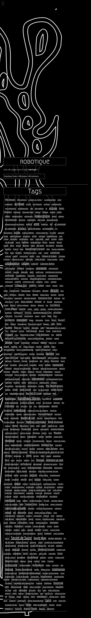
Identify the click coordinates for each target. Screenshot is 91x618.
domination (18, 298)
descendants (36, 290)
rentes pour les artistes (43, 512)
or (23, 456)
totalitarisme (58, 569)
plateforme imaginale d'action (48, 471)
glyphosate (35, 342)
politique (8, 475)
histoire (63, 357)
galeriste (49, 338)
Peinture (40, 460)
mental (15, 425)
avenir (47, 239)
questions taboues (57, 500)
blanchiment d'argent (35, 248)
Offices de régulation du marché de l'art (46, 452)
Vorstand (12, 596)
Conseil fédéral (41, 275)
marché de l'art (28, 418)
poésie (37, 479)
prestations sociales (49, 484)
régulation (54, 522)
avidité (60, 239)
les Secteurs (47, 402)
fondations (35, 328)
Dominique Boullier (30, 298)
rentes (30, 512)
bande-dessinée (35, 242)
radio (21, 504)
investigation (9, 386)
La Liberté (46, 398)
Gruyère (39, 346)
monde (44, 426)
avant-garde (39, 239)
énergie (58, 605)
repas (55, 512)
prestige (60, 484)
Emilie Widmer (11, 308)
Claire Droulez (40, 259)
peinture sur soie (54, 460)
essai (49, 315)
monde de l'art (52, 426)
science (45, 529)
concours (24, 271)
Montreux (36, 433)
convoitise (39, 281)
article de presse (34, 228)
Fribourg (9, 334)
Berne (12, 245)
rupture (31, 519)
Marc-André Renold (45, 414)
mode (38, 426)
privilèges (39, 487)
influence (31, 371)
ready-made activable (15, 508)
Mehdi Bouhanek (55, 422)
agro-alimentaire (10, 208)
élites (28, 604)
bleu (48, 249)
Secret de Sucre (21, 537)
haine (58, 354)
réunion (56, 526)
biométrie (8, 249)
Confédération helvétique (53, 272)
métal (7, 445)
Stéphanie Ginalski (46, 549)
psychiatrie (53, 496)
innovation (9, 374)
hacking (50, 353)
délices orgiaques (23, 305)
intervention (38, 379)
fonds (42, 328)
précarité (56, 493)
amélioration (28, 216)
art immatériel (47, 228)
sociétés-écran (23, 545)
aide (31, 208)
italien (15, 389)
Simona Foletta (22, 542)
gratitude (14, 346)
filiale (7, 324)
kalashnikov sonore (17, 393)
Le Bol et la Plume (27, 402)
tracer (62, 573)
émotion (51, 605)
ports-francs (43, 475)
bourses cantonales (58, 249)
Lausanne (57, 398)
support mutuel (10, 557)
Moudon (57, 432)
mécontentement (38, 441)
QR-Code (46, 500)
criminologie (9, 285)
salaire (23, 530)
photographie (10, 471)
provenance (48, 493)
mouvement (31, 436)
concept (8, 271)
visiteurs (21, 593)
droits (17, 301)
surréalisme (21, 557)
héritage (24, 361)
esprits (43, 316)
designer (45, 290)
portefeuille (24, 475)
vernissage (23, 590)
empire (30, 309)
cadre (40, 252)
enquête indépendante (55, 309)
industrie (8, 368)
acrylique (19, 204)
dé (44, 301)
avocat (18, 242)
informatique (48, 371)
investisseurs (32, 386)
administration (56, 204)
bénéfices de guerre (30, 252)
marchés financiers (50, 418)
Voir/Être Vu (49, 593)
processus (8, 490)
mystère (19, 441)
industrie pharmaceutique (49, 368)
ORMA (28, 455)
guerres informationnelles (24, 349)
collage (25, 263)
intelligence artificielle (12, 379)
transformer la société (18, 579)
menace (7, 426)
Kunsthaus (10, 398)
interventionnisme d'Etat (54, 379)
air (46, 208)
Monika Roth (26, 429)
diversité (53, 294)
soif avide (51, 545)
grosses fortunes (28, 346)
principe (7, 487)
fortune (21, 331)
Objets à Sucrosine (19, 452)
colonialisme (30, 268)
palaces (48, 456)
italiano (8, 389)
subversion (17, 553)
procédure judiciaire (20, 490)
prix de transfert (49, 487)
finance (13, 324)
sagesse (16, 529)
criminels (53, 281)
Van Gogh (8, 590)
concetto (16, 272)
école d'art (62, 600)
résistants (28, 526)
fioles (59, 323)
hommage (8, 361)
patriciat (19, 460)
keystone (47, 393)
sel (65, 538)
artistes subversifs (42, 232)
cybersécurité (14, 290)
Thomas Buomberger (23, 569)
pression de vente (35, 484)
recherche (31, 508)
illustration (55, 361)
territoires (55, 565)
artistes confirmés (28, 232)
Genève (8, 342)
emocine (22, 308)
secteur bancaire (55, 538)
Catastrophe (23, 256)
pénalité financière (36, 500)
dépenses (41, 305)
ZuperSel (12, 600)
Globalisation (25, 342)
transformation (46, 576)
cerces (31, 256)
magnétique (20, 410)
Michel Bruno (24, 426)
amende (52, 212)
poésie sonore (47, 479)
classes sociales (52, 259)
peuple (23, 467)
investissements (20, 386)
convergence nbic (28, 281)
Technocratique (24, 565)
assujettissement (15, 236)
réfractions (22, 522)
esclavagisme (28, 316)
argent (29, 224)
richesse (46, 515)
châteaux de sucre (18, 259)
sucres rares (43, 553)
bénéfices (19, 252)
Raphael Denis (31, 504)
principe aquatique (18, 487)
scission (39, 533)
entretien (57, 312)
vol (6, 596)
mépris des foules (59, 441)
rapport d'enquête (56, 504)
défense (12, 305)
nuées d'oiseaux (52, 448)
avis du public (9, 242)
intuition (17, 382)
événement (50, 608)
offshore (8, 455)
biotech (15, 249)
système (50, 557)
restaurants (20, 515)
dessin (54, 290)
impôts (40, 365)
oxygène (36, 456)
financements (22, 324)
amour (7, 216)
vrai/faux (26, 596)
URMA (7, 587)
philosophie (47, 467)
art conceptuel (60, 224)
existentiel (10, 319)
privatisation (30, 487)
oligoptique (17, 456)
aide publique (39, 208)
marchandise (14, 418)
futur (16, 334)
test (62, 565)
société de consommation (54, 542)
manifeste (53, 410)
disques (35, 294)
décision (49, 301)
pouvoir (24, 479)
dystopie (38, 301)
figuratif (61, 319)
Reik (14, 512)
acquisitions (9, 204)
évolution (42, 608)
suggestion (52, 553)
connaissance (21, 275)
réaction (38, 519)
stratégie (33, 549)
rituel (52, 515)
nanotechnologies (31, 444)
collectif (34, 263)
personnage (37, 464)
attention (42, 236)
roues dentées (21, 518)
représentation (10, 515)
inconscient (57, 364)
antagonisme (31, 220)
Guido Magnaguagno (20, 354)
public (19, 500)
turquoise (39, 583)
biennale (26, 245)
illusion (46, 361)
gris (20, 346)
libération (56, 402)
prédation (8, 496)
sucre (25, 553)
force (6, 331)
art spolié (53, 232)
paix (42, 455)
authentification (52, 236)
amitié (59, 212)
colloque (20, 268)
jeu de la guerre (43, 389)
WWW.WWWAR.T (42, 596)
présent (15, 496)
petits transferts (13, 467)
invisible (41, 386)
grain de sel (52, 342)
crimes (46, 281)
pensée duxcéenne (11, 464)
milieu (32, 426)
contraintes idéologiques (38, 278)
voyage (18, 596)
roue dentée (9, 519)
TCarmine (50, 561)
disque (28, 294)
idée (41, 361)
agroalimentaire (23, 208)
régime (31, 522)
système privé (59, 557)
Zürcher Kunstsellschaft (35, 600)
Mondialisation (15, 429)
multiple (41, 436)
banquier (52, 242)
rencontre (22, 512)
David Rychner (25, 290)
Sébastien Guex (11, 561)
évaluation (18, 608)
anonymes (22, 220)
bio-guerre (40, 245)
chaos (38, 256)
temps (48, 565)
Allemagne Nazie (27, 212)
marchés (39, 418)
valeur (25, 586)
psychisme (10, 500)
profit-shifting (57, 490)
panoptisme (57, 456)
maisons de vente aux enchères (38, 410)
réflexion (13, 522)
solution (7, 549)
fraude (48, 331)
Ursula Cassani (16, 586)
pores (16, 475)
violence (7, 593)
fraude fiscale (56, 331)
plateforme (32, 471)
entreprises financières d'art (42, 312)
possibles (15, 479)
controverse (9, 281)
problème (60, 487)
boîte (6, 252)
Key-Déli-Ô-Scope (34, 393)
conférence (9, 275)
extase (31, 320)
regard (8, 512)
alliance (37, 212)
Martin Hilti (20, 422)
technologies (38, 565)
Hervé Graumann (53, 358)
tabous (30, 561)
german (16, 342)
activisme (47, 204)
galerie (59, 334)
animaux (61, 216)
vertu (39, 590)
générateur (40, 354)
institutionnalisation (45, 374)
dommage (57, 298)
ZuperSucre (22, 600)
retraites (29, 515)
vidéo (44, 590)
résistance (18, 526)
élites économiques (40, 604)
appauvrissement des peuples (14, 224)
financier (46, 324)
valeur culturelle (35, 587)
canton (46, 252)
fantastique (39, 320)
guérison (32, 354)
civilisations (29, 259)
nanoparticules (16, 444)
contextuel (24, 278)
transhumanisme (33, 579)
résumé (49, 526)
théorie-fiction (45, 569)
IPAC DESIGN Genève (54, 385)
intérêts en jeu (33, 382)
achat (59, 199)
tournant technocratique (50, 573)
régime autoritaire (42, 522)
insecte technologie (21, 374)
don (63, 298)
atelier (34, 236)
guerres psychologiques (42, 349)
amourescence (17, 216)
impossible (33, 365)
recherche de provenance (44, 508)
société (40, 542)
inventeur (54, 382)
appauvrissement (52, 220)
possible (7, 479)
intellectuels (59, 374)
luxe (30, 406)
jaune (35, 389)
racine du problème (11, 504)
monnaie (35, 429)
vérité (33, 596)
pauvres (26, 460)
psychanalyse (42, 496)
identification (33, 361)
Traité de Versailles (22, 576)
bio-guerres (50, 245)
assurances (26, 236)
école (55, 600)
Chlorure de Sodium (49, 256)
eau (47, 305)
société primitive (10, 545)
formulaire (13, 331)
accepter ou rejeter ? (35, 199)
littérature (9, 406)
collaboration (12, 263)
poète (31, 479)
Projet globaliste (19, 493)
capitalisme (55, 252)
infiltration (15, 371)
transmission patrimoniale (49, 579)
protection (38, 493)
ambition (45, 212)
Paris (7, 460)
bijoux (33, 245)
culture (48, 285)
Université (58, 583)
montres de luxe (25, 433)
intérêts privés (44, 382)
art (51, 224)
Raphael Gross (43, 504)
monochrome (44, 429)
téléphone (48, 583)
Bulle (12, 252)
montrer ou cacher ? (11, 433)
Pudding (25, 500)
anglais (54, 216)
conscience (31, 275)
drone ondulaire (27, 301)
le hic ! (38, 402)
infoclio (38, 371)
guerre (46, 346)
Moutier (22, 436)
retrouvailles (38, 515)
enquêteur (8, 312)
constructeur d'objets (12, 278)
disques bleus (44, 294)
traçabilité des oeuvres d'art (24, 583)
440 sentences (22, 199)
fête (52, 334)
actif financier (37, 204)
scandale (30, 530)
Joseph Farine (57, 389)
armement (44, 224)
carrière (15, 256)
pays (32, 460)
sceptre (38, 529)
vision (14, 593)
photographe (58, 467)
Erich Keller (8, 316)
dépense (33, 305)
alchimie (53, 208)
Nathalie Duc (47, 444)
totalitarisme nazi (11, 573)
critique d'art (21, 285)
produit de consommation (37, 490)
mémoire (49, 441)
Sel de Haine (9, 542)
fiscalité (8, 327)
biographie (59, 245)
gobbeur (44, 342)
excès (55, 316)
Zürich (48, 600)
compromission (53, 268)
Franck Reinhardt (31, 331)
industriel (36, 368)
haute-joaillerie (25, 358)
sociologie (33, 542)
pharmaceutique (34, 467)
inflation (23, 371)
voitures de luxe (60, 593)
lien (63, 402)
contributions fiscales (55, 278)
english (36, 309)
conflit (32, 272)
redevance (58, 508)
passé (12, 460)
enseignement (18, 312)
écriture (21, 605)
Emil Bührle (55, 305)
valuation (59, 586)
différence (13, 294)
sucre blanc (33, 553)
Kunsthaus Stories (29, 398)
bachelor (25, 242)
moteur (44, 433)
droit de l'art (9, 301)
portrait (33, 475)
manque (19, 414)
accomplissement (50, 199)
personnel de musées (50, 464)
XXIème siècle (54, 596)
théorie (36, 569)
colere (61, 259)
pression (25, 484)
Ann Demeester (11, 219)
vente (15, 590)
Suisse (60, 553)
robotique (59, 515)
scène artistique (58, 533)
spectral (16, 549)
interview (8, 382)
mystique (9, 440)
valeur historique (48, 587)
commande (41, 268)
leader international (11, 402)
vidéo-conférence (54, 590)
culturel (54, 285)
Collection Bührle (47, 263)
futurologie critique (27, 334)
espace (37, 316)
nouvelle (32, 448)
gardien (56, 338)
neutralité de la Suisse (12, 448)
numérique (40, 448)
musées (49, 436)
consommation (53, 275)
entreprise (28, 312)
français (41, 331)
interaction (26, 379)
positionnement (55, 475)
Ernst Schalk (18, 316)
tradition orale (9, 576)
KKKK (54, 393)
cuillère (41, 285)
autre (32, 239)
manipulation (9, 414)
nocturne (24, 448)
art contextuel (10, 228)
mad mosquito (44, 406)
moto (50, 433)
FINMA (53, 324)
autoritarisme (23, 239)
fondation (26, 328)
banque (44, 242)
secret (7, 538)
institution (32, 374)
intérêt (24, 382)
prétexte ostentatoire (27, 496)
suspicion (43, 557)
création (32, 285)
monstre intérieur (57, 429)
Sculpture (47, 533)
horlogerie (16, 361)
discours (21, 294)
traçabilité (8, 583)
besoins (18, 245)
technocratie (11, 565)
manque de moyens (29, 414)
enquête (43, 309)
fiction (53, 320)
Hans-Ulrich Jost (11, 357)
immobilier (13, 365)
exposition (22, 320)
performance (25, 463)
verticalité (32, 590)
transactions (35, 576)
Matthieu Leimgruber (36, 422)
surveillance (32, 557)
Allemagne (16, 212)
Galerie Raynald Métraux (36, 338)
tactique (36, 561)
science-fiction (55, 530)
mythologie (27, 441)
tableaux (23, 561)
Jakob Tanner (25, 389)
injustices (57, 371)
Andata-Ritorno (42, 216)
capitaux (8, 256)
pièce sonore (22, 471)
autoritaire (13, 239)
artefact (22, 228)
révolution (8, 530)
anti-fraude (41, 220)
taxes (43, 561)
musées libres (58, 436)
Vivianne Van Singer (32, 593)
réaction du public (48, 519)
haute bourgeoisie (39, 357)
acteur (28, 204)
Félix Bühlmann (42, 334)
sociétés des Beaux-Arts (38, 545)
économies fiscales (11, 605)
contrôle (18, 281)
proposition (30, 493)
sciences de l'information (13, 533)
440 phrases (10, 199)
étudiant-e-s (9, 608)
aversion (54, 239)
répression (8, 526)
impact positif (23, 365)
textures (9, 569)
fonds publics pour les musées (56, 328)
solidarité (59, 545)
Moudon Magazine (11, 436)
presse (17, 483)
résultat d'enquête (39, 526)
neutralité (58, 445)
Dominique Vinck (45, 297)
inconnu (48, 364)
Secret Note (40, 538)
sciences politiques (29, 533)
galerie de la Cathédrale (15, 338)
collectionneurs (10, 268)
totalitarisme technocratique (30, 573)
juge (6, 393)
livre (17, 406)
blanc (21, 249)
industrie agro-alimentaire (22, 368)
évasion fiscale (30, 608)
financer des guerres (35, 324)
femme (47, 320)
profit (49, 490)
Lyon (35, 406)
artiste (17, 232)
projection (8, 493)
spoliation (25, 549)
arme (36, 224)
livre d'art (24, 406)
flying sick (17, 327)
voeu (41, 593)
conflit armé (40, 272)
